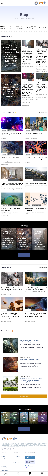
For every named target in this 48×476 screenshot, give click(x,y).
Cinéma (9, 284)
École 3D (3, 456)
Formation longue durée (18, 458)
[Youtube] (13, 449)
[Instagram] (8, 449)
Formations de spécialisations (16, 461)
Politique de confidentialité (4, 467)
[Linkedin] (11, 449)
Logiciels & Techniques (11, 130)
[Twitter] (5, 449)
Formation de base (16, 456)
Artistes (41, 27)
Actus (10, 45)
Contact (3, 458)
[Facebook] (2, 449)
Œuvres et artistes (25, 338)
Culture (28, 27)
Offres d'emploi (5, 412)
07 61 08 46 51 (5, 461)
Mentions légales (5, 470)
